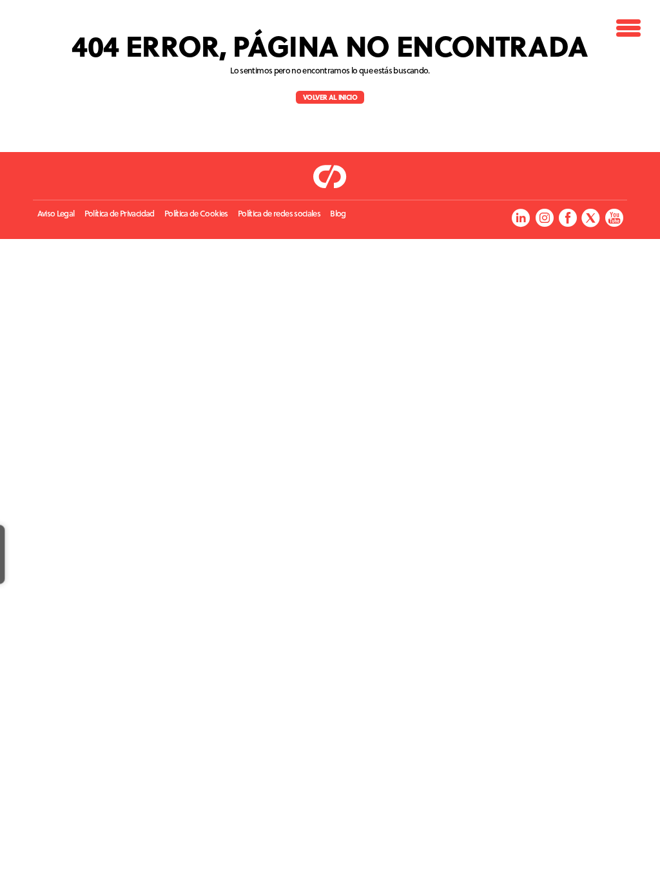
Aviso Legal (56, 213)
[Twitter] (590, 218)
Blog (337, 213)
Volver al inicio (330, 97)
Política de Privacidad (119, 213)
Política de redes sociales (279, 213)
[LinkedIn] (520, 218)
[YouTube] (614, 218)
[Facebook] (567, 218)
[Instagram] (544, 218)
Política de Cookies (196, 213)
